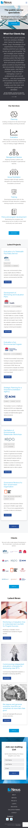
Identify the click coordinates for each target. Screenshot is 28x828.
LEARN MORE (14, 23)
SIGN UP (14, 773)
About (14, 794)
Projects (14, 800)
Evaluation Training (14, 809)
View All (14, 526)
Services (14, 797)
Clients (14, 803)
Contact (14, 812)
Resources (14, 806)
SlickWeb (18, 825)
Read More (7, 678)
